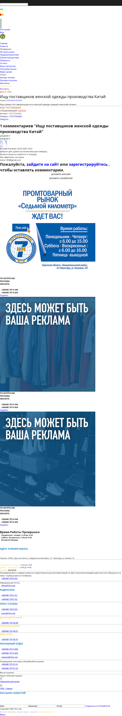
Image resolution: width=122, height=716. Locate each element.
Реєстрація (5, 29)
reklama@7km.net (9, 657)
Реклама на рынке (8, 80)
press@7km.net (8, 613)
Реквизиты (5, 60)
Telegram (4, 119)
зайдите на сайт (43, 164)
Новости (4, 46)
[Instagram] (61, 21)
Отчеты (3, 63)
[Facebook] (61, 20)
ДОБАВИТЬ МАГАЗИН (61, 174)
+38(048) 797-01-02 (9, 668)
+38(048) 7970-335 (9, 578)
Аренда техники (7, 77)
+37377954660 (15, 116)
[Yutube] (61, 25)
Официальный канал (10, 681)
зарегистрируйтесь (89, 164)
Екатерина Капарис (14, 100)
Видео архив (6, 72)
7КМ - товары (6, 688)
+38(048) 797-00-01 (9, 631)
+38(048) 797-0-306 (9, 649)
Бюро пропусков (7, 66)
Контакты (4, 89)
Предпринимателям (9, 54)
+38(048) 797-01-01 (9, 664)
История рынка (7, 52)
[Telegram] (61, 27)
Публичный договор (9, 57)
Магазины (5, 83)
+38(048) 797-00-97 (9, 639)
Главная (3, 43)
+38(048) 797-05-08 (9, 623)
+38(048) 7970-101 (9, 595)
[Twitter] (61, 23)
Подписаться (91, 706)
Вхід (2, 32)
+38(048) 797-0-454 (9, 653)
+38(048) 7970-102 (9, 599)
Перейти (4, 295)
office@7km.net (8, 585)
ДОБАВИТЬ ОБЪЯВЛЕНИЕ (61, 178)
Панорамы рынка (8, 69)
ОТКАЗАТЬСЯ (104, 706)
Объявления (6, 86)
